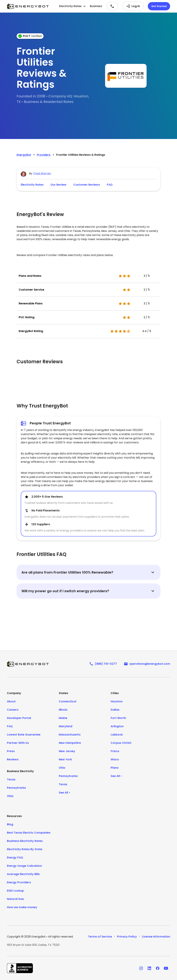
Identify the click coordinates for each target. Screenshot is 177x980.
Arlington (117, 726)
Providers (43, 155)
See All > (64, 793)
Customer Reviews (86, 185)
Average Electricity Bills (23, 874)
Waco (115, 759)
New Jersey (67, 751)
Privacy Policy (127, 937)
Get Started (159, 6)
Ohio (10, 796)
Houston (117, 701)
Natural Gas (15, 899)
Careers (12, 710)
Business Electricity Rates (25, 841)
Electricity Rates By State (24, 849)
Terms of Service (100, 937)
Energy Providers (19, 882)
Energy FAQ (15, 857)
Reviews (12, 759)
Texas (11, 779)
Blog (10, 824)
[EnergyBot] (28, 664)
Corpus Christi (121, 743)
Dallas (115, 710)
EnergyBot (24, 155)
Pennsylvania (16, 788)
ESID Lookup (15, 891)
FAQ (110, 185)
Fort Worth (118, 718)
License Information (156, 937)
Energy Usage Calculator (24, 866)
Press (11, 751)
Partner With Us (18, 743)
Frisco (115, 751)
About (11, 701)
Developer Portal (19, 718)
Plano (115, 768)
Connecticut (67, 701)
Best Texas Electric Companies (28, 833)
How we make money (22, 907)
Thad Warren (42, 173)
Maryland (65, 726)
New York (65, 759)
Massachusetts (70, 735)
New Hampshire (70, 743)
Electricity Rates (32, 185)
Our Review (58, 185)
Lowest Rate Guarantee (23, 735)
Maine (63, 718)
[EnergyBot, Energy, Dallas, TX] (20, 968)
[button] (72, 6)
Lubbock (117, 735)
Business (96, 6)
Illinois (63, 710)
